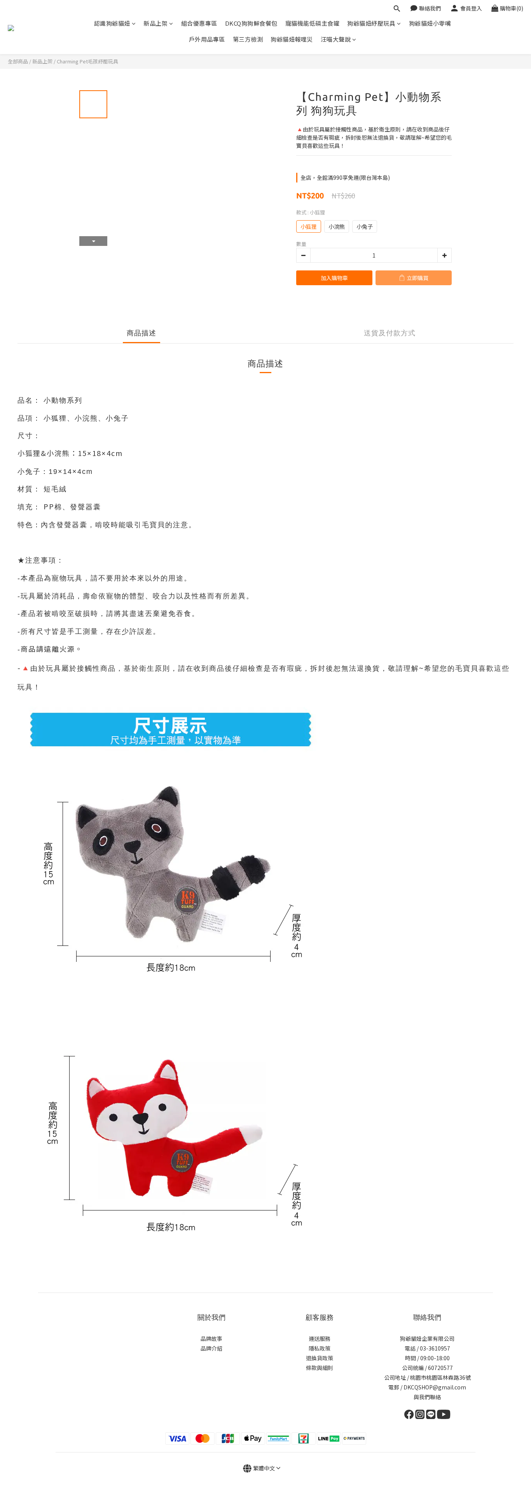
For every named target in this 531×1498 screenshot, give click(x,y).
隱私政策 (319, 1348)
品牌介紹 (211, 1348)
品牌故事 (211, 1338)
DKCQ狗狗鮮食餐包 (251, 23)
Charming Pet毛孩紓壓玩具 (87, 61)
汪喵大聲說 (336, 39)
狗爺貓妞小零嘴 (430, 23)
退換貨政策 (319, 1358)
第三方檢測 (248, 39)
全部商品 (18, 61)
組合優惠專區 (199, 23)
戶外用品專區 (207, 39)
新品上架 (155, 23)
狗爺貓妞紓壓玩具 (371, 23)
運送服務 (319, 1338)
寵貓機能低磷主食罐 (312, 23)
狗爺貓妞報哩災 (292, 39)
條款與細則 (319, 1368)
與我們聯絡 (427, 1397)
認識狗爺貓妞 (112, 23)
